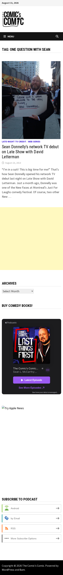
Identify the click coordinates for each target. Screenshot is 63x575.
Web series (34, 141)
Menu (11, 36)
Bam (22, 569)
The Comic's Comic (33, 565)
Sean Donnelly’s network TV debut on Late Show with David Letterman (30, 151)
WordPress (8, 569)
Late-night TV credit (14, 141)
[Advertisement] (31, 238)
